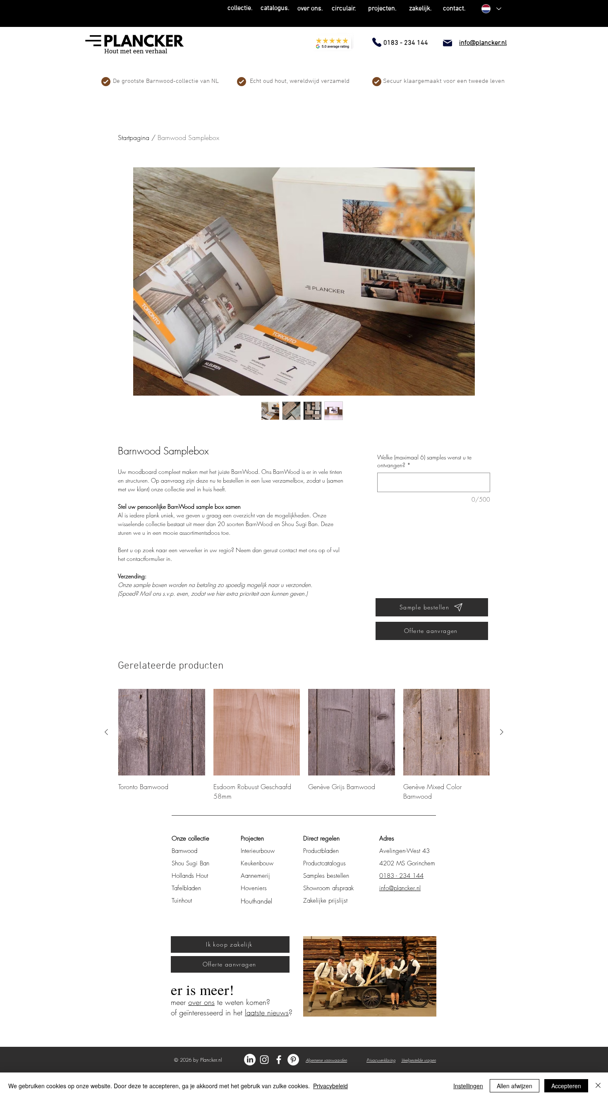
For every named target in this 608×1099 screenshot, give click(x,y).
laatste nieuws (267, 1012)
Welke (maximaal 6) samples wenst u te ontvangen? (424, 461)
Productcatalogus (324, 863)
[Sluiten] (598, 1085)
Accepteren (566, 1086)
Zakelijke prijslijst (325, 900)
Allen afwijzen (514, 1086)
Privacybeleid (330, 1086)
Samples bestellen (326, 876)
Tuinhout (182, 900)
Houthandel (256, 901)
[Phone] (376, 42)
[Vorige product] (106, 732)
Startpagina (133, 137)
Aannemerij (255, 876)
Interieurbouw (258, 851)
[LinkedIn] (250, 1059)
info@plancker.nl (400, 888)
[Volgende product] (502, 732)
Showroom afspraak (328, 888)
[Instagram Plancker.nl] (264, 1059)
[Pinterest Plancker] (293, 1059)
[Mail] (447, 43)
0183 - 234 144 (401, 876)
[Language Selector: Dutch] (491, 8)
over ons (201, 1002)
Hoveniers (254, 888)
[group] (304, 744)
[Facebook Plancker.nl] (279, 1059)
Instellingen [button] (468, 1086)
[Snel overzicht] (161, 732)
